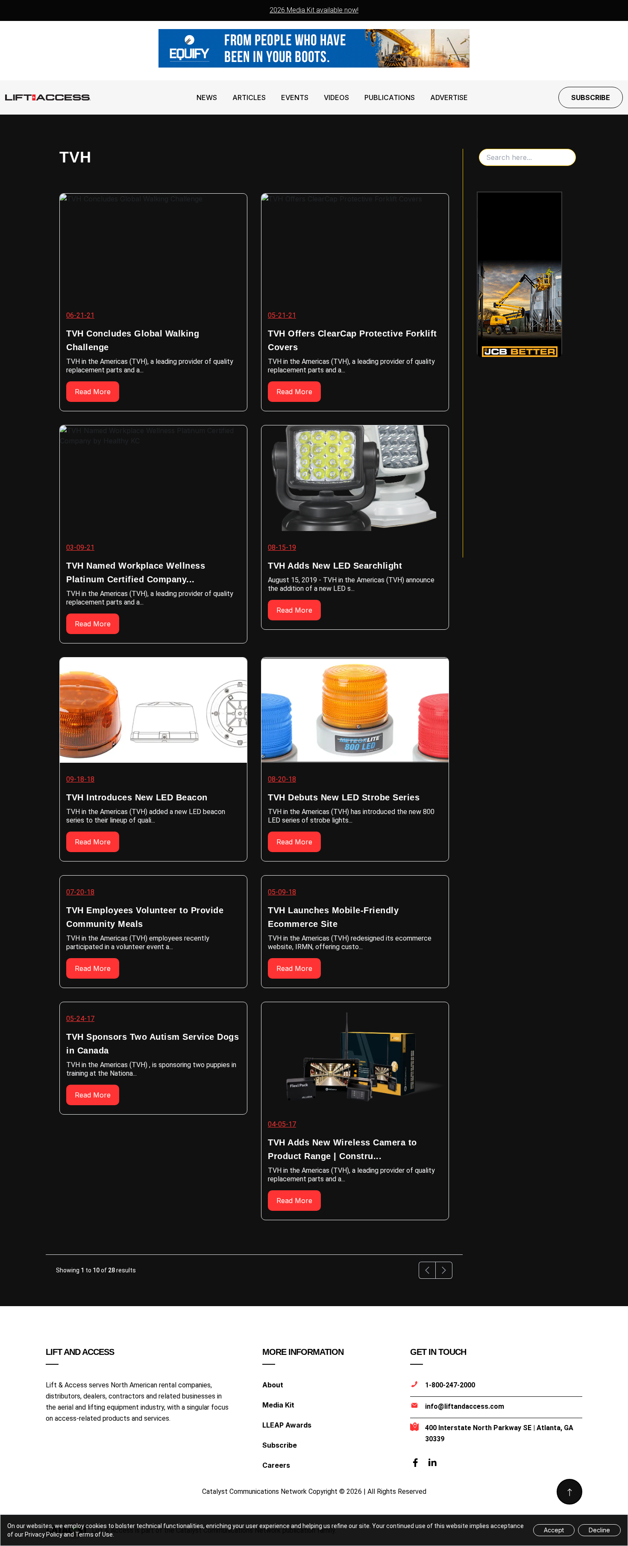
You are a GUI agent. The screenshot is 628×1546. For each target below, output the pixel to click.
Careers (276, 1465)
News (207, 97)
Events (294, 97)
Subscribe (590, 97)
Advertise (449, 97)
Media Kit (278, 1405)
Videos (336, 97)
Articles (249, 97)
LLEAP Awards (286, 1425)
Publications (389, 97)
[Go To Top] (569, 1492)
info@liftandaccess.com (464, 1406)
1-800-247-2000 (450, 1385)
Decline (599, 1530)
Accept (554, 1530)
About (272, 1385)
